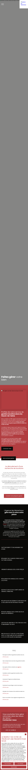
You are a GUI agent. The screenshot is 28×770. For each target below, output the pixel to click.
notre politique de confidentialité (17, 761)
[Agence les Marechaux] (24, 4)
